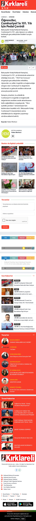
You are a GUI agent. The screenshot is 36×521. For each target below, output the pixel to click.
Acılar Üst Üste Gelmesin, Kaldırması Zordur (21, 390)
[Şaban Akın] (4, 381)
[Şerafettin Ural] (4, 389)
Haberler (4, 17)
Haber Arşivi (7, 489)
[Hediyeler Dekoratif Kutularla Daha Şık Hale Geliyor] (9, 151)
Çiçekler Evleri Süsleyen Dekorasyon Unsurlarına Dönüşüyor (8, 191)
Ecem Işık (13, 347)
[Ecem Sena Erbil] (4, 355)
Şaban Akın (14, 379)
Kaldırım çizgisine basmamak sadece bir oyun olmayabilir (23, 293)
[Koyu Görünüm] (2, 8)
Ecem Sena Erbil (15, 354)
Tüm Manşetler (8, 485)
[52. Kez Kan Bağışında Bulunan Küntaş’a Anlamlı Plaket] (27, 167)
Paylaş (5, 67)
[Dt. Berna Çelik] (4, 372)
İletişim (11, 499)
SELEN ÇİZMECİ (15, 340)
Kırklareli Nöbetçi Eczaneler (11, 475)
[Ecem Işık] (5, 347)
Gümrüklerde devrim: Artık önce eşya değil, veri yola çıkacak (24, 319)
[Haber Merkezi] (5, 133)
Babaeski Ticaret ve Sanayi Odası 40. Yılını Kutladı (25, 158)
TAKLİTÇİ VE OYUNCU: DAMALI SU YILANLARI (21, 365)
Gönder (5, 227)
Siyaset (12, 496)
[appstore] (10, 504)
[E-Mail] (12, 136)
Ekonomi (17, 315)
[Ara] (5, 8)
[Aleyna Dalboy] (4, 364)
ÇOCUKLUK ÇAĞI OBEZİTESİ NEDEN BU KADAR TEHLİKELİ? (21, 373)
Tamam (22, 518)
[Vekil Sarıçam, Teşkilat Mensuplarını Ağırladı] (27, 184)
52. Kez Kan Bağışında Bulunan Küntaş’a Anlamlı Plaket (26, 175)
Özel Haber (16, 12)
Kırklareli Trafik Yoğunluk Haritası (13, 481)
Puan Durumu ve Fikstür (10, 483)
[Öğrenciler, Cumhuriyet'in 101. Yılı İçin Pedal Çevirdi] (18, 54)
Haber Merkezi (16, 132)
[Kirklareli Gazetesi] (14, 3)
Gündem (26, 12)
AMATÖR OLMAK (15, 382)
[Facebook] (16, 470)
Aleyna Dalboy (15, 361)
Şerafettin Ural (15, 387)
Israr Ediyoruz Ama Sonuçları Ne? (20, 356)
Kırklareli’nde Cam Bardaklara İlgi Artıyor (22, 310)
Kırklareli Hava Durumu (10, 477)
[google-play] (26, 504)
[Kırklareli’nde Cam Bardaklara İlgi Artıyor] (9, 167)
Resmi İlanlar (5, 12)
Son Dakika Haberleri (9, 487)
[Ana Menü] (7, 8)
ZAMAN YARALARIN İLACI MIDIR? (20, 342)
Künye (4, 499)
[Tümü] (34, 276)
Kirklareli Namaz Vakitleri (10, 479)
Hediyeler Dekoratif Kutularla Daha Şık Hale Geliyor (8, 158)
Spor (18, 496)
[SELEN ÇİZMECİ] (4, 341)
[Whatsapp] (19, 470)
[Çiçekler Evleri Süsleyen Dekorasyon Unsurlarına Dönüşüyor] (9, 184)
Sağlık (16, 289)
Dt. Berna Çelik (15, 370)
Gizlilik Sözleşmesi (21, 499)
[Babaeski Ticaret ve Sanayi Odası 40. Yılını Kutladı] (27, 151)
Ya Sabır (12, 349)
